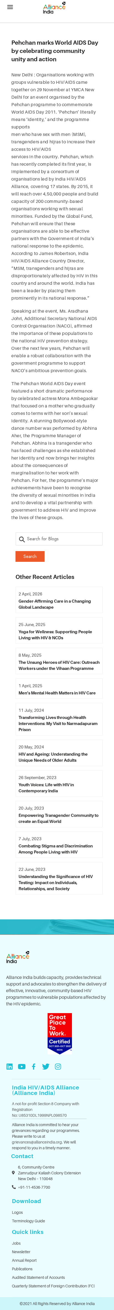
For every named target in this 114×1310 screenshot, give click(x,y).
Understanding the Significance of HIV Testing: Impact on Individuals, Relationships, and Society (56, 882)
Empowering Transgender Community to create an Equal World (59, 818)
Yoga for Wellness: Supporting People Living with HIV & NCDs (55, 634)
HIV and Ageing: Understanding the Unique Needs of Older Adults (53, 757)
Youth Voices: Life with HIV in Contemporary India (46, 787)
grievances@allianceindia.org (37, 1142)
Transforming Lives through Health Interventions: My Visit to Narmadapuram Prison (58, 723)
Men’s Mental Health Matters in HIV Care (57, 692)
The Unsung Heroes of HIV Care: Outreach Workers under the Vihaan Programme (59, 665)
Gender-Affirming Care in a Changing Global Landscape (55, 604)
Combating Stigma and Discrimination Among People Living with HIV (56, 848)
